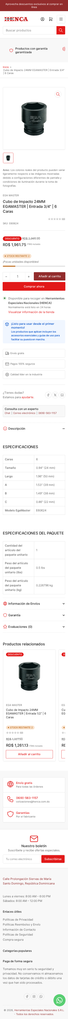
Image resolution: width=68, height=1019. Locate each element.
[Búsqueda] (61, 30)
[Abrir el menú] (61, 19)
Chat (8, 412)
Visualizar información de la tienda (31, 312)
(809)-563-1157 (47, 412)
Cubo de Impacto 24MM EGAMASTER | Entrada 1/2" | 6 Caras (26, 713)
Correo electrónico (24, 412)
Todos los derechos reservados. (35, 1014)
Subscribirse (53, 859)
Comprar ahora (34, 286)
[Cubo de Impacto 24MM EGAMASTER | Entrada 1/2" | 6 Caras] (29, 676)
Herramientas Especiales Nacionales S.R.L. (39, 1010)
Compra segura (13, 939)
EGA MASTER (11, 195)
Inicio (6, 67)
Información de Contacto (19, 929)
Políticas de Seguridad (18, 934)
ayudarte (27, 397)
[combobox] (34, 30)
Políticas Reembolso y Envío (21, 924)
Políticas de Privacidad (18, 919)
